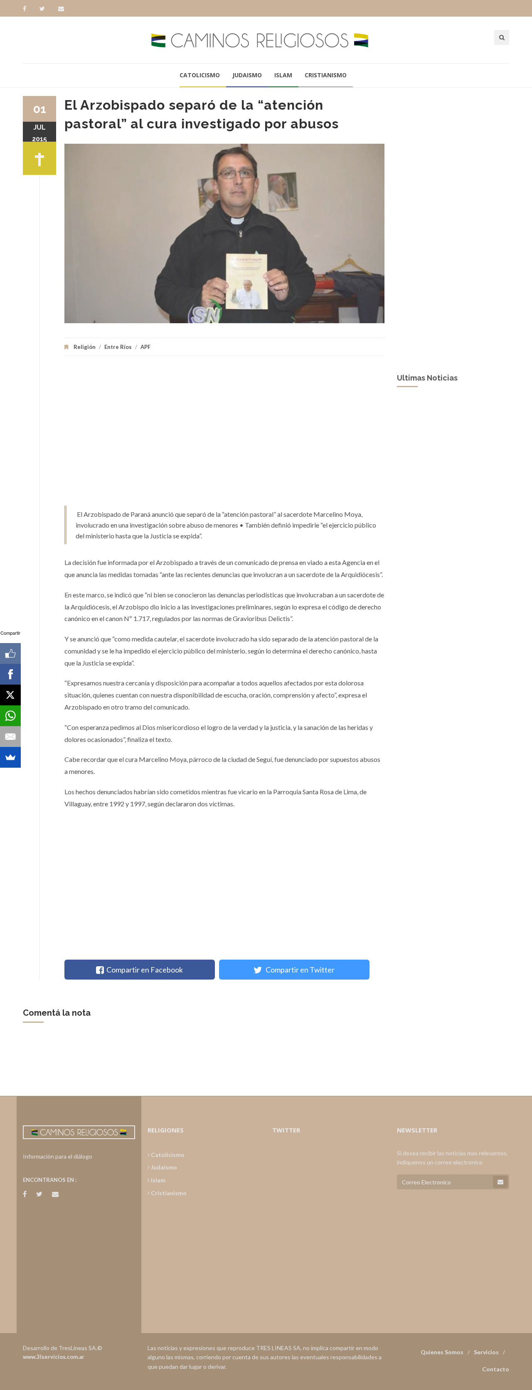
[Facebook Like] (10, 653)
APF (145, 347)
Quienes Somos (442, 1352)
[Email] (10, 736)
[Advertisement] (224, 435)
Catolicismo (200, 75)
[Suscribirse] (500, 1182)
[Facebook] (28, 9)
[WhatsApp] (10, 715)
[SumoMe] (10, 757)
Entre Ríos (118, 347)
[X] (10, 695)
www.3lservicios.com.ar (53, 1356)
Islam (283, 75)
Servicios (486, 1352)
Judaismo (247, 75)
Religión (85, 347)
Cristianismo (326, 75)
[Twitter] (46, 9)
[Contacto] (61, 9)
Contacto (495, 1369)
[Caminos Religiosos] (266, 40)
